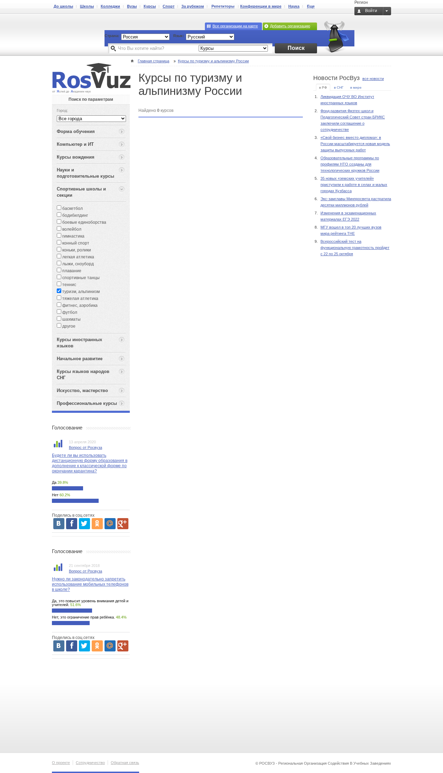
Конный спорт (75, 243)
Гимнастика (72, 236)
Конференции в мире (260, 6)
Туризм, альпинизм (80, 291)
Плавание (71, 270)
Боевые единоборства (83, 222)
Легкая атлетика (77, 257)
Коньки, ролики (76, 250)
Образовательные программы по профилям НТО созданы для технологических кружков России (349, 164)
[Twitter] (84, 523)
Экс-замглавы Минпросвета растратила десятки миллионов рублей (355, 202)
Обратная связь (125, 763)
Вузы (132, 6)
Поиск (296, 48)
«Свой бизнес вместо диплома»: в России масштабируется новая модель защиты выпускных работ (355, 143)
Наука (293, 6)
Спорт (168, 6)
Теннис (68, 284)
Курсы (150, 6)
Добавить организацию (290, 26)
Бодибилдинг (74, 215)
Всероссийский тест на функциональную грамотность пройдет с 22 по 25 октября (354, 247)
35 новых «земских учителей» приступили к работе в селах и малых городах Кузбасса (353, 184)
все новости (373, 79)
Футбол (69, 312)
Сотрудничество (90, 763)
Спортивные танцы (80, 277)
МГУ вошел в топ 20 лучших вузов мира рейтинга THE (350, 230)
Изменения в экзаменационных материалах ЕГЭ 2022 (348, 216)
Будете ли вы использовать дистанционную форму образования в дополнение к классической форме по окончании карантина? (89, 463)
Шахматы (71, 319)
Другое (68, 326)
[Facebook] (71, 523)
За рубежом (192, 6)
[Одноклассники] (97, 523)
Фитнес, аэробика (79, 305)
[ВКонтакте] (58, 523)
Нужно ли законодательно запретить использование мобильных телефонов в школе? (90, 584)
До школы (63, 6)
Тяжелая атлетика (79, 298)
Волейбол (71, 229)
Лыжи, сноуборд (77, 263)
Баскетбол (72, 208)
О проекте (61, 763)
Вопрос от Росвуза (85, 447)
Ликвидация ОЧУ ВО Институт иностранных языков (347, 100)
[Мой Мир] (110, 523)
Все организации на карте (235, 26)
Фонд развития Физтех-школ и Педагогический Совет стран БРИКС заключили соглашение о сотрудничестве (352, 120)
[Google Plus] (122, 523)
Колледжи (110, 6)
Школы (87, 6)
